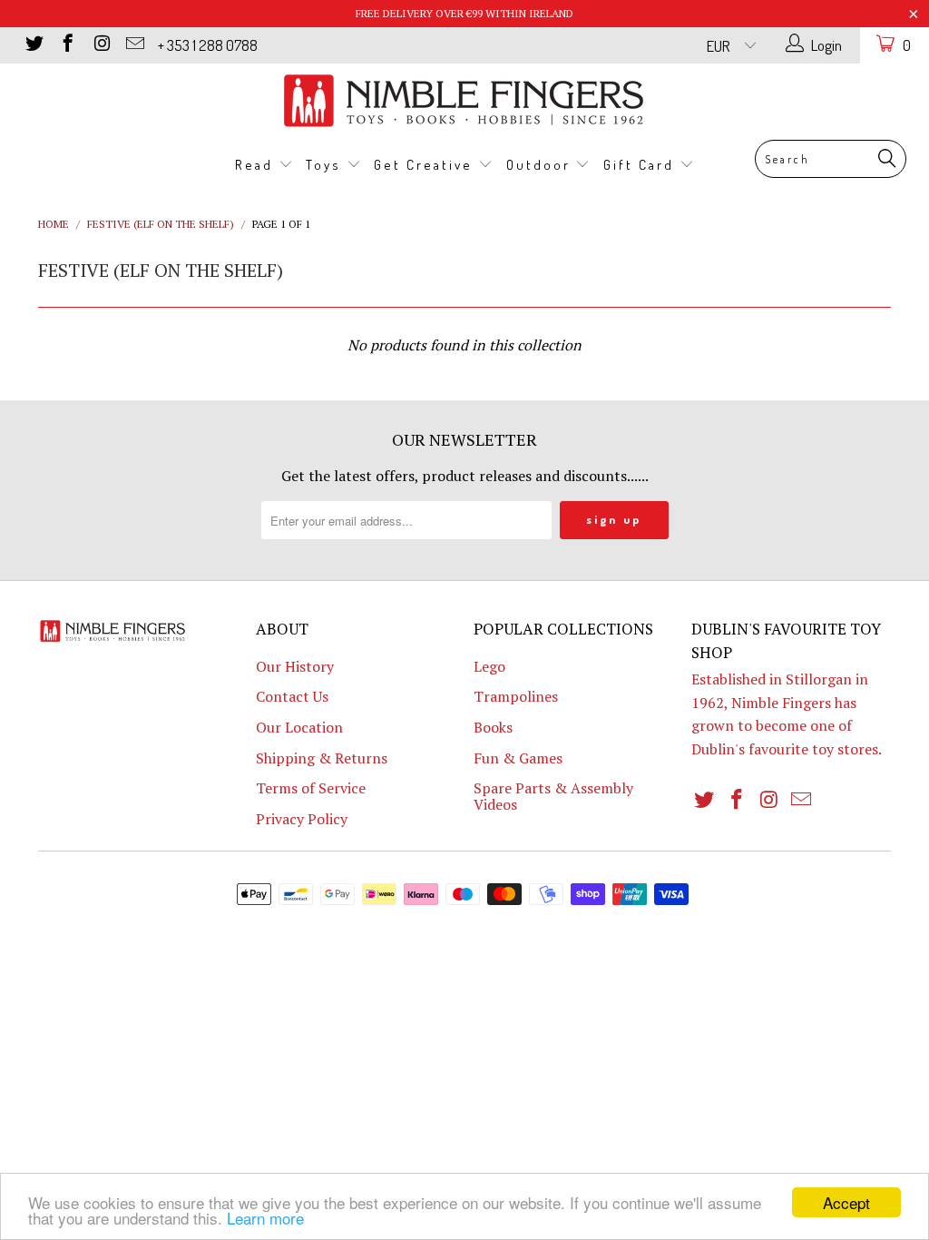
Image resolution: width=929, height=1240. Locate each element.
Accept (846, 1202)
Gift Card (641, 164)
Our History (295, 666)
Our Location (299, 727)
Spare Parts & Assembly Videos (553, 796)
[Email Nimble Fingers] (133, 44)
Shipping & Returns (321, 758)
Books (493, 727)
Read (257, 164)
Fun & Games (518, 758)
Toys (326, 164)
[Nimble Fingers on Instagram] (100, 44)
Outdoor (541, 164)
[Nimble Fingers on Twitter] (33, 44)
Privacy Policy (301, 819)
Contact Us (292, 696)
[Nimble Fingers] (464, 100)
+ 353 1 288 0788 (208, 44)
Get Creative (426, 164)
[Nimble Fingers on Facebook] (66, 44)
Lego (489, 666)
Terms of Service (311, 788)
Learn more (265, 1217)
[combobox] (830, 159)
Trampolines (516, 696)
